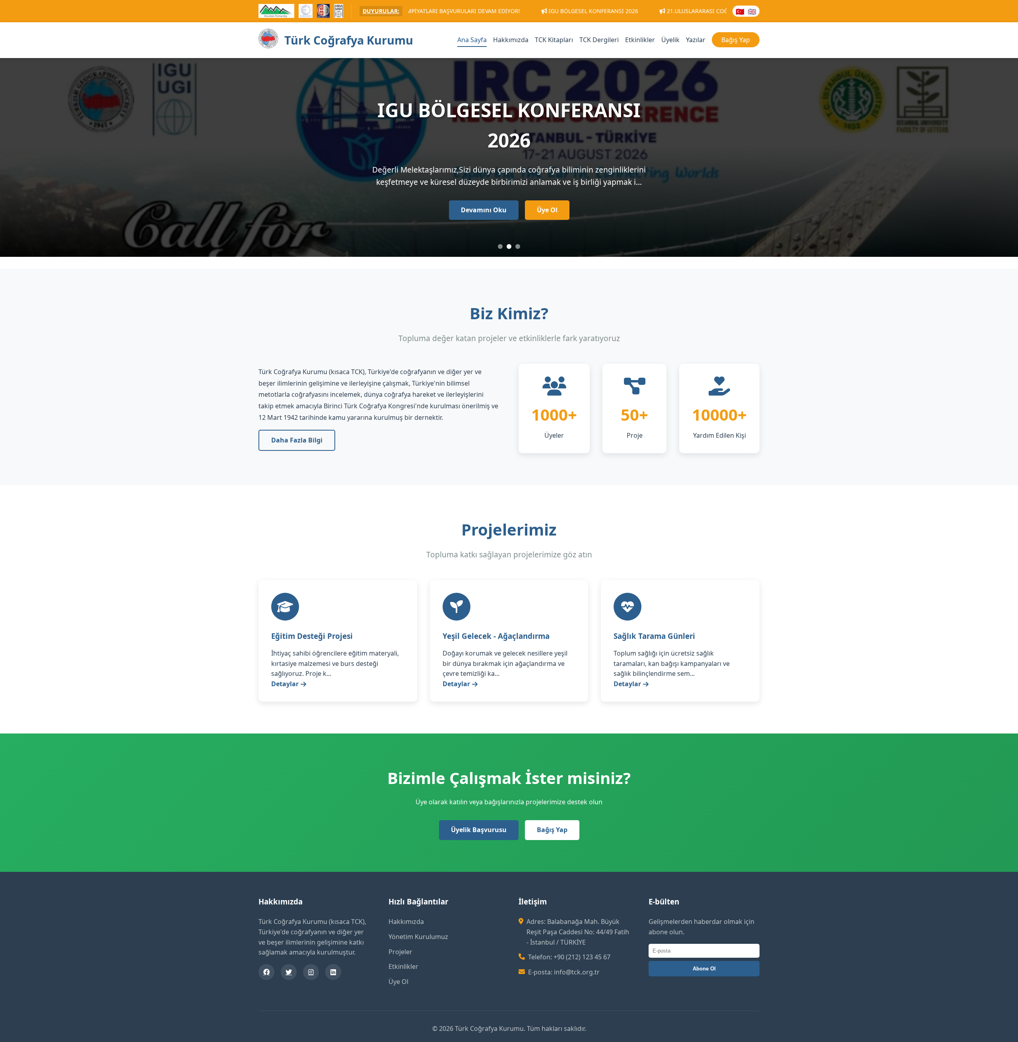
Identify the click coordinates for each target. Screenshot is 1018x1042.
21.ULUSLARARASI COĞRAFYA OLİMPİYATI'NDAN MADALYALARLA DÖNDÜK (680, 11)
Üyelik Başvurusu (479, 829)
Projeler (400, 951)
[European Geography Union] (306, 12)
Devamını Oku (484, 210)
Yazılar (695, 39)
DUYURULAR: (381, 11)
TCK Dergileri (599, 39)
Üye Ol (547, 210)
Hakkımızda (510, 39)
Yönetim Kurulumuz (418, 936)
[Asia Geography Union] (323, 12)
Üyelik (670, 39)
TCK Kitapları (554, 39)
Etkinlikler (640, 39)
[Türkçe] (740, 11)
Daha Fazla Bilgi (296, 440)
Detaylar (285, 683)
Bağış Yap (735, 39)
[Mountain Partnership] (276, 12)
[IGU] (338, 12)
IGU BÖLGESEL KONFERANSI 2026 (508, 11)
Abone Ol (704, 969)
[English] (752, 11)
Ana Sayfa (472, 39)
